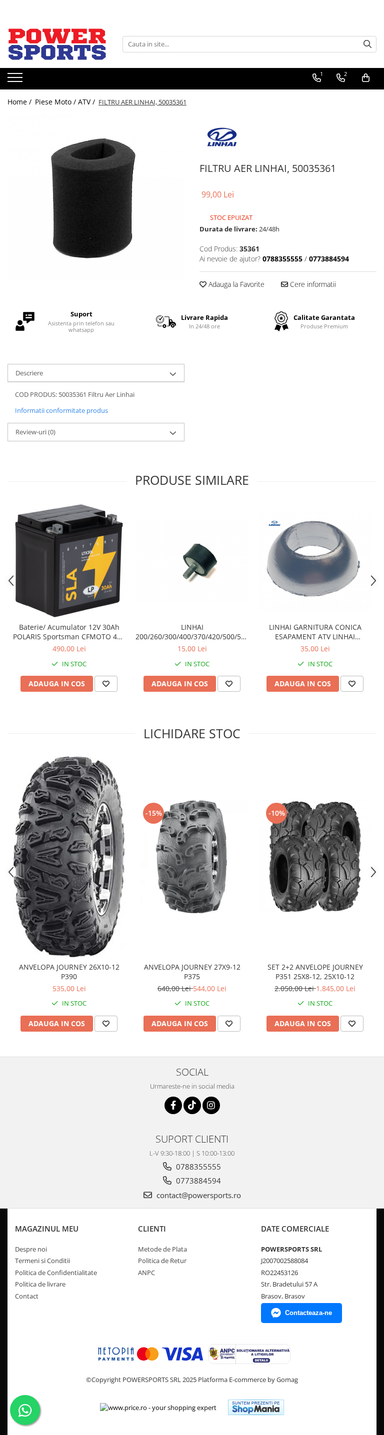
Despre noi (31, 1249)
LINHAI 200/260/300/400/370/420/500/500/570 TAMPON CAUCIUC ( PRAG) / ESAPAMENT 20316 (192, 631)
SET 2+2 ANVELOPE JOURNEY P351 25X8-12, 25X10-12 (315, 971)
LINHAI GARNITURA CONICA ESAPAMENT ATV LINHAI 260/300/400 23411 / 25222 (315, 631)
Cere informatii (312, 284)
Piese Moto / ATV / (66, 101)
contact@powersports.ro (197, 1195)
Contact (26, 1296)
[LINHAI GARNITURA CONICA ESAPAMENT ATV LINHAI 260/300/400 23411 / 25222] (315, 561)
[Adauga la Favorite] (106, 684)
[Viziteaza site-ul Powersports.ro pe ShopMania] (256, 1407)
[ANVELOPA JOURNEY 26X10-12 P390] (69, 856)
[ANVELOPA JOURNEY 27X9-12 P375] (192, 856)
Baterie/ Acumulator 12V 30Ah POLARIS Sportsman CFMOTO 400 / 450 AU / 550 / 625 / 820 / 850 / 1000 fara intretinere (69, 631)
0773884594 (197, 1181)
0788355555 (197, 1167)
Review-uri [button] (36, 431)
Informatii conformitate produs (61, 410)
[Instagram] (211, 1105)
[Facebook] (173, 1105)
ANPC (146, 1272)
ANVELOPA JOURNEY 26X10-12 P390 (69, 971)
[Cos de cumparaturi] (365, 78)
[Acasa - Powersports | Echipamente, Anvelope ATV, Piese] (58, 43)
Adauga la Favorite (235, 284)
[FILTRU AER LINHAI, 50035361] (96, 197)
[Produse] (16, 80)
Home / (21, 101)
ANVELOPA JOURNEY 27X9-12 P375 (192, 971)
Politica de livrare (40, 1284)
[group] (96, 197)
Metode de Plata (162, 1249)
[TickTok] (192, 1105)
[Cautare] (367, 44)
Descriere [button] (29, 372)
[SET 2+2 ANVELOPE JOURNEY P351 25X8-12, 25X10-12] (315, 856)
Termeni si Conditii (42, 1260)
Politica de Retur (162, 1260)
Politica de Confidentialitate (56, 1272)
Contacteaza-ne (308, 1313)
